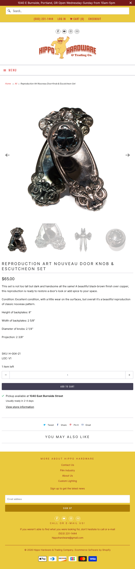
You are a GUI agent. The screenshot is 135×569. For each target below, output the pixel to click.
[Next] (127, 155)
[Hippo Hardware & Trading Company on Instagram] (70, 31)
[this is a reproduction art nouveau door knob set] (67, 155)
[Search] (9, 10)
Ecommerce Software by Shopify (93, 549)
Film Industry (67, 470)
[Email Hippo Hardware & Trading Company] (77, 31)
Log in (62, 19)
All (16, 83)
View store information (20, 407)
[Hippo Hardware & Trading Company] (67, 48)
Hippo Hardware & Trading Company (53, 549)
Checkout (94, 19)
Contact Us (67, 464)
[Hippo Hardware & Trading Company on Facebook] (58, 31)
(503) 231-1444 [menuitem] (43, 19)
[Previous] (7, 155)
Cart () (78, 19)
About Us (67, 475)
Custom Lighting (67, 480)
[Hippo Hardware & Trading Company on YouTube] (64, 31)
